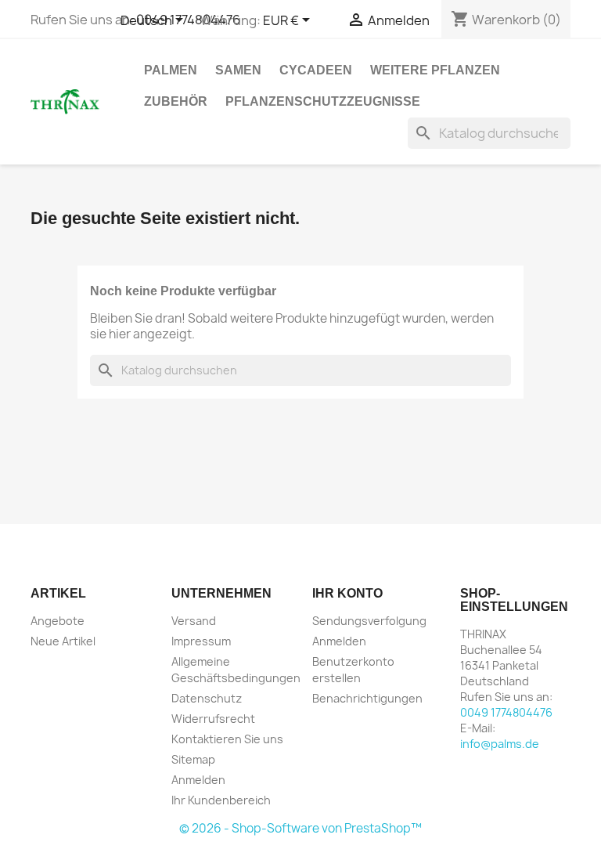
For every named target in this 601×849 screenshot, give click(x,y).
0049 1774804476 (506, 712)
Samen (238, 70)
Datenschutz (206, 698)
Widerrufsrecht (213, 718)
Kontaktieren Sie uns (227, 739)
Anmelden (198, 779)
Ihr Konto (347, 593)
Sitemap (193, 759)
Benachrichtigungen (367, 698)
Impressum (201, 641)
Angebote (58, 620)
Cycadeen (315, 70)
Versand (193, 620)
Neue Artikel (63, 641)
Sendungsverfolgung (369, 620)
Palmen (170, 70)
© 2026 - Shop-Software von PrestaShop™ (300, 828)
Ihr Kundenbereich (221, 800)
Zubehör (175, 101)
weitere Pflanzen (435, 70)
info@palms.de (499, 743)
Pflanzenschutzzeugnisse (322, 101)
